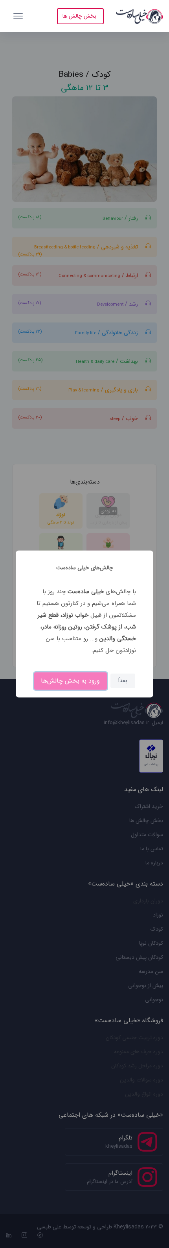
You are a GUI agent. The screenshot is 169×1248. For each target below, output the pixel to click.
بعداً (122, 680)
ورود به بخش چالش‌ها (70, 681)
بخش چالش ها (79, 16)
